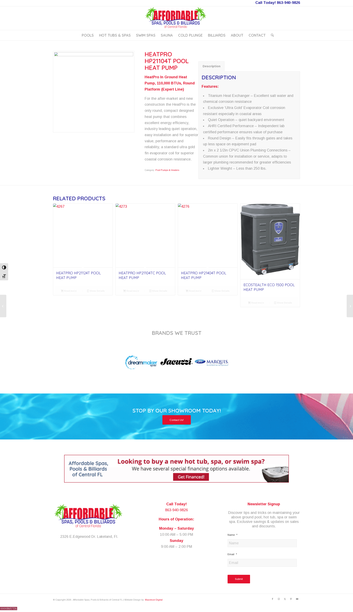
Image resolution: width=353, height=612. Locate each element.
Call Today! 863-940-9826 (277, 3)
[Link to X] (285, 599)
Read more (70, 291)
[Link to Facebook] (272, 599)
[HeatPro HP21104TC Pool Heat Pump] (145, 233)
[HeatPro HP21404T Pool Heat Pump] (207, 233)
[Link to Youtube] (297, 599)
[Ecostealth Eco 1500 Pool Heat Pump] (270, 239)
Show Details (97, 291)
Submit (239, 579)
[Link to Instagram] (279, 599)
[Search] (271, 35)
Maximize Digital (154, 600)
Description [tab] (211, 66)
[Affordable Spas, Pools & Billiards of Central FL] (176, 18)
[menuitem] (87, 35)
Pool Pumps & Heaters (167, 170)
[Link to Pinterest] (291, 599)
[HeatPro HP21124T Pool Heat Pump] (83, 233)
